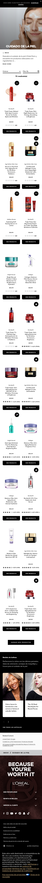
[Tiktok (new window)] (28, 813)
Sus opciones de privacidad (14, 875)
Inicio (7, 52)
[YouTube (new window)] (11, 813)
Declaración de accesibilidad (11, 830)
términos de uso (19, 869)
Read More (7, 64)
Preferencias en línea (9, 834)
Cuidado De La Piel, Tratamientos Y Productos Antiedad (18, 741)
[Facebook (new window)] (3, 813)
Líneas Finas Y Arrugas (9, 739)
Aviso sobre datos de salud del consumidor (15, 823)
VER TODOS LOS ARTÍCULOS (12, 727)
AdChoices (32, 864)
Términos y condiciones (9, 837)
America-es (10, 846)
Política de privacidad (9, 827)
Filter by (25, 71)
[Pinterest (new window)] (20, 813)
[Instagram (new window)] (7, 813)
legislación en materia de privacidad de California (20, 870)
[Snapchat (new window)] (24, 813)
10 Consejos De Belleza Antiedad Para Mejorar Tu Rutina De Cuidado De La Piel (19, 745)
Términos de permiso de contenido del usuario (16, 841)
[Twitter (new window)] (16, 813)
